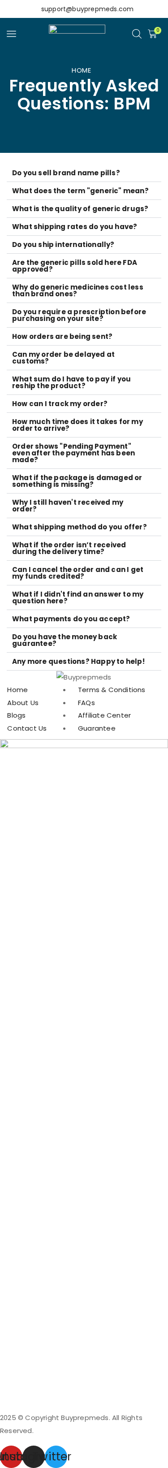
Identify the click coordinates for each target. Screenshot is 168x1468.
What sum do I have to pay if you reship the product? (71, 382)
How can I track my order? (60, 403)
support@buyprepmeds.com (86, 8)
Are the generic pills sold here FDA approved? (74, 266)
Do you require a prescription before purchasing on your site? (79, 315)
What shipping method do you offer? (79, 527)
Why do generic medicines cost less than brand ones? (77, 290)
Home (81, 70)
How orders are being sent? (62, 336)
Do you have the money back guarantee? (64, 640)
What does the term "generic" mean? (80, 190)
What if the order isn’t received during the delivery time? (69, 548)
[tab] (84, 173)
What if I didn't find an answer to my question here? (77, 597)
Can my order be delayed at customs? (63, 358)
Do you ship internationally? (63, 244)
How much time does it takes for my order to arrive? (77, 425)
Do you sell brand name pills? (66, 173)
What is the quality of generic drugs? (80, 208)
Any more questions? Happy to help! (78, 661)
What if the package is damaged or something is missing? (77, 481)
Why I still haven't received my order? (67, 506)
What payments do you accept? (71, 619)
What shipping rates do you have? (74, 226)
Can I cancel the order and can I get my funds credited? (77, 573)
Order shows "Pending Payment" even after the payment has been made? (73, 453)
